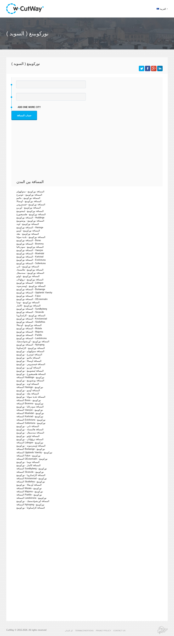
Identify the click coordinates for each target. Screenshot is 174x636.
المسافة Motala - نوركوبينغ (29, 488)
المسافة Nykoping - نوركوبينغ (30, 504)
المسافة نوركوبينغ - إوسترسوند (31, 286)
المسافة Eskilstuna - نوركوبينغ (31, 420)
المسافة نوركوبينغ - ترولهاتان (30, 279)
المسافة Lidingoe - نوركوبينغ (29, 442)
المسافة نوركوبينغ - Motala (29, 328)
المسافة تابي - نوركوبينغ (27, 426)
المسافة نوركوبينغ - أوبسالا (28, 201)
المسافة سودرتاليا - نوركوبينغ (30, 406)
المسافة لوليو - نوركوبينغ (28, 436)
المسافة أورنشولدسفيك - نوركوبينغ (32, 501)
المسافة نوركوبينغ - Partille (29, 335)
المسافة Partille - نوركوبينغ (29, 494)
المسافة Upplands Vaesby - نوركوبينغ (34, 452)
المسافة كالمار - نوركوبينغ (28, 465)
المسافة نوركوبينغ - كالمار (28, 305)
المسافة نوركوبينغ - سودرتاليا (30, 247)
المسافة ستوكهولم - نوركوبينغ (30, 351)
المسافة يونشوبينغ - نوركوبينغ (30, 380)
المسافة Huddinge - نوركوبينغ (30, 377)
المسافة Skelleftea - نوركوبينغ (30, 481)
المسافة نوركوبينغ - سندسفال (30, 273)
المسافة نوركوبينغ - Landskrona (31, 338)
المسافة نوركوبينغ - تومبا (28, 302)
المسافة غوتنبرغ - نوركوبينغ (29, 354)
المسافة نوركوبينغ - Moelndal (30, 253)
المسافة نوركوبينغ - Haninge (29, 227)
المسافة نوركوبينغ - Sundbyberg (31, 309)
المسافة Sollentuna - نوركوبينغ (31, 423)
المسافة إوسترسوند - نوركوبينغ (31, 446)
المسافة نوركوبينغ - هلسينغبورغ (31, 214)
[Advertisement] (88, 154)
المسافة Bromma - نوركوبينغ (30, 403)
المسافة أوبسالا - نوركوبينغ (28, 361)
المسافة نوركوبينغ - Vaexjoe (29, 250)
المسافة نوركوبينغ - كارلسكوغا (30, 348)
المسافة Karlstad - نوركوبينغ (29, 416)
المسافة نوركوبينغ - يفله (27, 234)
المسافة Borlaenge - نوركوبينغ (30, 449)
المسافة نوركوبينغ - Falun (28, 296)
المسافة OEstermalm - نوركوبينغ (32, 459)
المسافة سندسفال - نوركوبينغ (30, 432)
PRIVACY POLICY (103, 631)
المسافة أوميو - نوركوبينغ (28, 390)
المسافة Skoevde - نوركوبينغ (30, 472)
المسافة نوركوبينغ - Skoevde (30, 312)
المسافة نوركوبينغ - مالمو (28, 198)
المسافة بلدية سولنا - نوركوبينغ (30, 397)
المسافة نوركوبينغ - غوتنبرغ (29, 195)
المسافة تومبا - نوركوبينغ (28, 462)
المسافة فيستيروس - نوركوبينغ (30, 364)
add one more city (29, 107)
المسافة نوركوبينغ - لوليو (28, 276)
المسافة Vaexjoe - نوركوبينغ (29, 410)
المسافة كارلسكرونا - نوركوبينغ (30, 475)
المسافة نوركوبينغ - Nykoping (30, 344)
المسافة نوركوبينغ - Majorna (29, 331)
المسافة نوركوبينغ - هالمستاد (30, 269)
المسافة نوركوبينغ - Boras (28, 240)
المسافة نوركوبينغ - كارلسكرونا (30, 315)
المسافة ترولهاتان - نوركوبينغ (30, 439)
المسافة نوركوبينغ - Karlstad (29, 256)
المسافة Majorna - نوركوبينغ (29, 491)
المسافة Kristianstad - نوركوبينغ (31, 478)
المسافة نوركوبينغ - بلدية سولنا (30, 237)
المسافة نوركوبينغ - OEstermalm (32, 299)
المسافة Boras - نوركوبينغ (28, 400)
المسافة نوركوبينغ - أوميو (28, 230)
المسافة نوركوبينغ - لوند (27, 224)
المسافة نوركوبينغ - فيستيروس (30, 204)
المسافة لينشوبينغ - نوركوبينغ (30, 371)
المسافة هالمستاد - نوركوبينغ (30, 429)
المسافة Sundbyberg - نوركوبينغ (31, 468)
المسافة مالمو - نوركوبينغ (28, 357)
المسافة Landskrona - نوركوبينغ (31, 498)
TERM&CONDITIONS (84, 631)
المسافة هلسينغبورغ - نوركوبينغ (31, 374)
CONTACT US (119, 631)
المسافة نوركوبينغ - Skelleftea (30, 322)
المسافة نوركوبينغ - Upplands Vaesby (34, 292)
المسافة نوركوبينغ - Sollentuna (31, 263)
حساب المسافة (24, 115)
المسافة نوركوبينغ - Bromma (30, 243)
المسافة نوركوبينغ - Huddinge (30, 217)
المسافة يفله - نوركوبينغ (27, 393)
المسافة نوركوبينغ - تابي (27, 266)
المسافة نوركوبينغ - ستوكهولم (30, 191)
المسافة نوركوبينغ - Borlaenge (30, 289)
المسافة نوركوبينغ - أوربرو (28, 207)
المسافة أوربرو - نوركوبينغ (28, 367)
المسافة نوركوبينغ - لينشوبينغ (30, 211)
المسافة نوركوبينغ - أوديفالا (29, 325)
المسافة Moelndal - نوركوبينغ (30, 413)
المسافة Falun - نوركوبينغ (28, 455)
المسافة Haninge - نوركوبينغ (29, 387)
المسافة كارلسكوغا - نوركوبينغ (30, 508)
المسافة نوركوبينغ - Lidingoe (29, 283)
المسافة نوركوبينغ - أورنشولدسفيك (32, 341)
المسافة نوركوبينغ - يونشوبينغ (30, 221)
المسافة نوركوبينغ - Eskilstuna (31, 260)
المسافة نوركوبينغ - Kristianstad (31, 318)
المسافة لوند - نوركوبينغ (27, 384)
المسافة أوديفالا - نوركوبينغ (29, 485)
